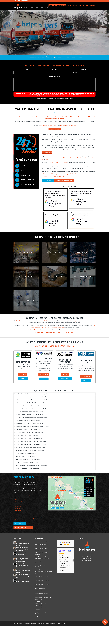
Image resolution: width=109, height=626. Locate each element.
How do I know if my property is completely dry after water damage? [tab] (33, 426)
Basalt (62, 158)
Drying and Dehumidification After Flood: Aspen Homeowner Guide (22, 554)
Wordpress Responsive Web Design (49, 623)
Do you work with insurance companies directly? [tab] (28, 462)
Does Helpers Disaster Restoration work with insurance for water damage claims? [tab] (36, 406)
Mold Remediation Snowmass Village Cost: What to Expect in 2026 (23, 571)
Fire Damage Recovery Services (41, 569)
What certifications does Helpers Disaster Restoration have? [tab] (30, 447)
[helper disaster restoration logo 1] (30, 6)
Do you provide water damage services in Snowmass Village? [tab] (31, 441)
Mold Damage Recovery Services (41, 590)
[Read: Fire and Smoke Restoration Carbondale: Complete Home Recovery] (14, 542)
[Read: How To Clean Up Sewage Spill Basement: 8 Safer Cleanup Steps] (14, 575)
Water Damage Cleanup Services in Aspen (42, 545)
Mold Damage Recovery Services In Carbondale (42, 600)
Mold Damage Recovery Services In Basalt (43, 597)
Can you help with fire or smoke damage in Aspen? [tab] (28, 459)
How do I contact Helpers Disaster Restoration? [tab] (27, 468)
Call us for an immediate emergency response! (53, 176)
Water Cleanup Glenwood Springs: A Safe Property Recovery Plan (22, 549)
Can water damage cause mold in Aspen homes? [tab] (28, 429)
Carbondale (67, 158)
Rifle (47, 159)
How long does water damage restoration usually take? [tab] (29, 423)
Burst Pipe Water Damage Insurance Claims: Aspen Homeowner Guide (22, 560)
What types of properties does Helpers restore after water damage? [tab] (33, 408)
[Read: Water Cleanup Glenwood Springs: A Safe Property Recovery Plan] (14, 548)
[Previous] (1, 32)
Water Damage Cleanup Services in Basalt (42, 561)
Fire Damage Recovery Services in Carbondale (42, 577)
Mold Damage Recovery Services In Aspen (42, 594)
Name (27, 69)
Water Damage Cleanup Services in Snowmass (42, 553)
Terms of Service (67, 98)
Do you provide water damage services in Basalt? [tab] (28, 435)
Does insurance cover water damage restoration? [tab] (28, 420)
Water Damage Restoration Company (42, 541)
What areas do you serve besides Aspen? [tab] (26, 456)
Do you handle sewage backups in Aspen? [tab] (26, 453)
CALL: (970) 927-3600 (20, 1)
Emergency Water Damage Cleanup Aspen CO (42, 612)
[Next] (108, 32)
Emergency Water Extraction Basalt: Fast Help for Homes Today (23, 581)
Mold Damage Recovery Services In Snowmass (42, 608)
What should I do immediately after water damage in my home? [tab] (31, 417)
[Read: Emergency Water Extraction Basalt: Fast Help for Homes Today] (14, 580)
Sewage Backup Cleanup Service (41, 616)
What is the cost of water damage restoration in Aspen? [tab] (29, 411)
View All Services (87, 164)
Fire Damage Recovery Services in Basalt (43, 573)
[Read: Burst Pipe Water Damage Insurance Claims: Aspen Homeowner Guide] (14, 559)
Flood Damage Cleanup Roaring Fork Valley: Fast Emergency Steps (22, 565)
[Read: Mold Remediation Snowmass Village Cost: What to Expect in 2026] (14, 570)
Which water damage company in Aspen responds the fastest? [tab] (31, 400)
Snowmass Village (75, 158)
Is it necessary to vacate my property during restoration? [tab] (30, 450)
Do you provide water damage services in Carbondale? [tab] (29, 438)
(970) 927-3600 (77, 65)
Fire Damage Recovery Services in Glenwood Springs (42, 581)
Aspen (58, 158)
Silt (42, 159)
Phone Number (54, 69)
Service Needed (82, 69)
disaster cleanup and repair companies (77, 321)
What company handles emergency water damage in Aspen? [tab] (31, 397)
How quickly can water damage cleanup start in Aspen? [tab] (29, 414)
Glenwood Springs (84, 158)
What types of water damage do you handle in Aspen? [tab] (29, 432)
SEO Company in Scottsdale (60, 623)
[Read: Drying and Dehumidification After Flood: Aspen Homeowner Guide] (14, 553)
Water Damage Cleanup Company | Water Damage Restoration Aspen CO (43, 557)
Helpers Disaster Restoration (22, 321)
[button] (57, 560)
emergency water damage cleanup (58, 162)
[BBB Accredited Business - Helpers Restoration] (86, 354)
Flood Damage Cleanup (40, 588)
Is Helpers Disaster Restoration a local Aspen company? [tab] (30, 403)
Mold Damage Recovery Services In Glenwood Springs (42, 604)
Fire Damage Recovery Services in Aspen (43, 571)
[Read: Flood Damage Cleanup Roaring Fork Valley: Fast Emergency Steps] (14, 564)
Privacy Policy (59, 98)
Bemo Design (40, 623)
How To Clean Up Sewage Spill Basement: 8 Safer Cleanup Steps (23, 576)
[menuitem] (57, 6)
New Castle (92, 158)
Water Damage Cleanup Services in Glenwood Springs (42, 549)
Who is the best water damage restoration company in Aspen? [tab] (31, 394)
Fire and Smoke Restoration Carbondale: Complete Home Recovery (23, 543)
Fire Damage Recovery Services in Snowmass (42, 585)
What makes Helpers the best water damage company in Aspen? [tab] (32, 465)
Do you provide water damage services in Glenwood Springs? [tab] (31, 444)
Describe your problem (54, 76)
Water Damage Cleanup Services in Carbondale (42, 566)
